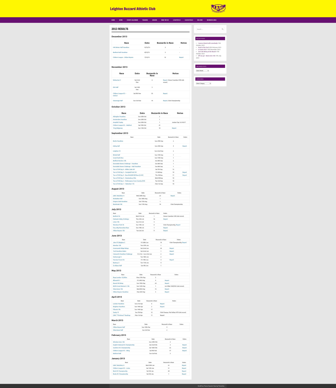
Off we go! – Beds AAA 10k (206, 56)
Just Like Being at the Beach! (207, 51)
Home (113, 20)
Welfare (200, 20)
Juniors (154, 20)
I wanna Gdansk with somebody (208, 43)
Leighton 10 (177, 20)
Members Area (211, 20)
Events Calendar (132, 20)
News (121, 20)
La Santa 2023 (202, 49)
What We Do (165, 20)
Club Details (189, 20)
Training (145, 20)
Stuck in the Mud (203, 47)
